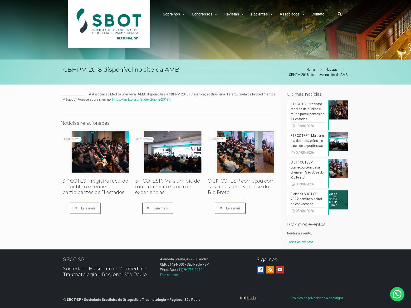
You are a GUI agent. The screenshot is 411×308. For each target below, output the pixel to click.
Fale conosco (170, 275)
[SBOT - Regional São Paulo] (109, 24)
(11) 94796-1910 (189, 270)
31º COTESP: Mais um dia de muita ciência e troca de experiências (167, 186)
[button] (397, 294)
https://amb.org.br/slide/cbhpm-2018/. (141, 99)
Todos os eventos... (301, 242)
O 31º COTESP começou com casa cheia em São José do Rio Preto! (241, 186)
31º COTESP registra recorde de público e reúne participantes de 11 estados (95, 186)
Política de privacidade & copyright (317, 298)
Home (311, 69)
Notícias (332, 69)
